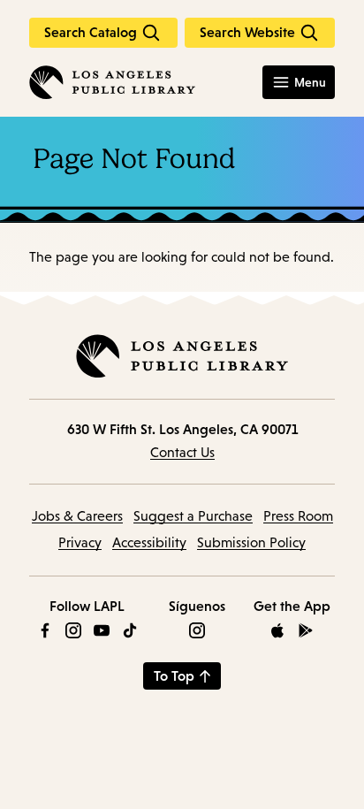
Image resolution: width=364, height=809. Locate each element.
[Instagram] (73, 630)
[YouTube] (101, 630)
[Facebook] (45, 630)
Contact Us (182, 452)
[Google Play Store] (305, 630)
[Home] (112, 82)
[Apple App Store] (277, 630)
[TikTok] (129, 630)
